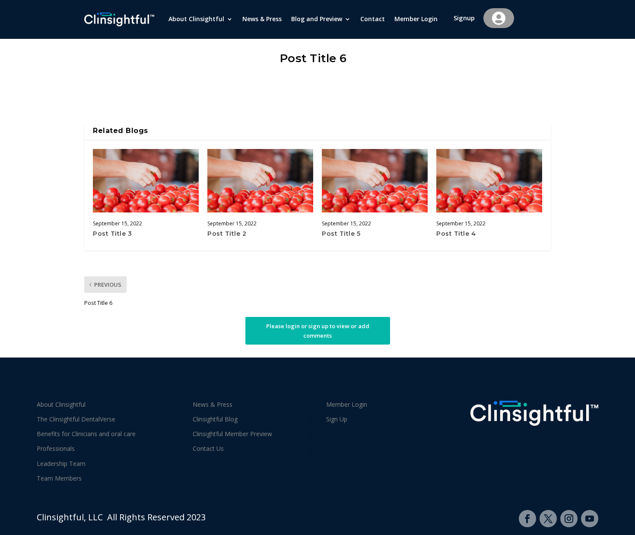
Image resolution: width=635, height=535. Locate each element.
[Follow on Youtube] (589, 518)
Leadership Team (61, 463)
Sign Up (336, 419)
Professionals (56, 448)
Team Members (59, 478)
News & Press (262, 19)
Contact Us (208, 448)
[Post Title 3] (146, 180)
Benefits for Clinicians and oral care (86, 434)
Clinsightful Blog (215, 419)
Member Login (416, 19)
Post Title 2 (226, 233)
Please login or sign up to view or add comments (317, 330)
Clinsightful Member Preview (232, 434)
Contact (372, 19)
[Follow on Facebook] (527, 518)
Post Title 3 (112, 233)
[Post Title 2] (260, 180)
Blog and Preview (316, 19)
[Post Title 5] (375, 180)
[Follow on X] (548, 518)
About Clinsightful (196, 19)
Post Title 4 (456, 233)
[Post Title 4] (489, 180)
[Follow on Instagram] (569, 518)
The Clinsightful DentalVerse (76, 419)
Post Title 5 (341, 233)
